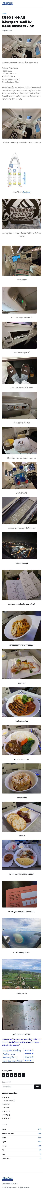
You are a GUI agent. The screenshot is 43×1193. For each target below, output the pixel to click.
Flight (4, 13)
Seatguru (26, 192)
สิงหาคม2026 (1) (9, 1101)
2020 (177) (7, 1118)
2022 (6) (6, 1111)
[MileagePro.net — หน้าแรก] (7, 3)
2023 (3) (6, 1108)
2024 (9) (6, 1104)
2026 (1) (6, 1097)
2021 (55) (6, 1115)
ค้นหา (37, 1086)
